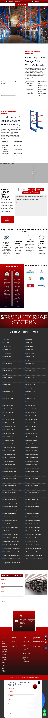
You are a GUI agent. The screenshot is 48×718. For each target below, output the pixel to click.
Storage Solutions (8, 374)
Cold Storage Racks (30, 384)
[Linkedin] (46, 648)
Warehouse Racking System (10, 506)
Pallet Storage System (9, 419)
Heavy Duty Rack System (32, 457)
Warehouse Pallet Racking (32, 475)
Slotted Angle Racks (8, 401)
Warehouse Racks (30, 370)
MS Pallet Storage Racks (9, 443)
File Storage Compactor (9, 440)
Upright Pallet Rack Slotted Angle (11, 544)
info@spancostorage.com (14, 1)
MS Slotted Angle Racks (31, 429)
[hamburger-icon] (36, 5)
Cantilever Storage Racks (9, 464)
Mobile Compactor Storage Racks (11, 541)
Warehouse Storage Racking (10, 509)
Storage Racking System (9, 433)
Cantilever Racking (8, 388)
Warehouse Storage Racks (10, 471)
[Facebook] (46, 636)
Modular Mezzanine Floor (9, 482)
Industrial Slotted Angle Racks (33, 523)
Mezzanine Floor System (31, 464)
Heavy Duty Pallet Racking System (12, 548)
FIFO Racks (29, 339)
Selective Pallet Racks (31, 408)
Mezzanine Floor (7, 367)
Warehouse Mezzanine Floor (10, 520)
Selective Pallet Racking (31, 450)
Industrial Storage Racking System (34, 544)
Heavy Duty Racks (8, 370)
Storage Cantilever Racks (32, 461)
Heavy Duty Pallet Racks (9, 436)
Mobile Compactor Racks (9, 461)
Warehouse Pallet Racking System (34, 551)
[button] (26, 121)
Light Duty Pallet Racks (9, 422)
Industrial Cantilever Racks (32, 499)
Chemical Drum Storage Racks (33, 520)
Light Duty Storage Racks (32, 447)
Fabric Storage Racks (31, 401)
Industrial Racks (7, 353)
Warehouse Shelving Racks (32, 492)
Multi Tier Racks (7, 360)
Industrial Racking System (10, 485)
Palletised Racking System (10, 478)
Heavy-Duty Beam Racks (32, 454)
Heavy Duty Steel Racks (9, 429)
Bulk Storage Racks (30, 388)
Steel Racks (6, 342)
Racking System (7, 356)
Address (2, 591)
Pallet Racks (29, 342)
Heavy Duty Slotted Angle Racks (33, 530)
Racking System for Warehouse (11, 530)
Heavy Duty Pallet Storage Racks (11, 534)
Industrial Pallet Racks (31, 415)
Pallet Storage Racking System (11, 527)
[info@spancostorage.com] (7, 2)
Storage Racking (30, 356)
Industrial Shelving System (10, 496)
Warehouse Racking (30, 398)
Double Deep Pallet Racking (10, 503)
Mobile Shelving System (9, 457)
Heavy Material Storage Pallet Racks (12, 558)
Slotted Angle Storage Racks (32, 513)
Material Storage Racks (31, 426)
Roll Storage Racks (8, 391)
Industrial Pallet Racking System (33, 537)
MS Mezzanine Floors (31, 412)
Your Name (3, 579)
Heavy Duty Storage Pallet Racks (11, 537)
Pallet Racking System (9, 415)
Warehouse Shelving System (10, 516)
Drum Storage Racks (31, 394)
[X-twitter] (46, 639)
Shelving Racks (7, 349)
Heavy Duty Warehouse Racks (11, 523)
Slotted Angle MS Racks (31, 440)
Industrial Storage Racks (31, 433)
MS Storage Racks (30, 367)
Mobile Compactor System (32, 489)
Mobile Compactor (8, 384)
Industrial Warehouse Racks (32, 506)
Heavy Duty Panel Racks (32, 443)
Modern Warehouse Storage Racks (12, 555)
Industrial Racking (30, 377)
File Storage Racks (30, 374)
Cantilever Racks (30, 363)
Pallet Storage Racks (8, 398)
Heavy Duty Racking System (32, 503)
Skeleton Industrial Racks (32, 482)
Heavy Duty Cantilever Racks (10, 513)
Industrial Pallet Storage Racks (33, 527)
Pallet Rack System (30, 391)
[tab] (22, 189)
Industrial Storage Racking (32, 471)
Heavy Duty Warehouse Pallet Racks (34, 558)
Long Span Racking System (10, 489)
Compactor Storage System (32, 468)
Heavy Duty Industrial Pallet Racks (11, 551)
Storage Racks (7, 346)
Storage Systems (8, 363)
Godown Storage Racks (31, 422)
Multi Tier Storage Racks (9, 454)
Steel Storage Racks (8, 394)
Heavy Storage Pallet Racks (32, 496)
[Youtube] (46, 642)
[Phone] (44, 711)
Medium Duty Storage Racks (32, 509)
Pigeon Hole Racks (8, 381)
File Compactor (29, 349)
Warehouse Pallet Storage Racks (33, 534)
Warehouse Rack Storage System (33, 541)
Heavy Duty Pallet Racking (10, 475)
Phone (2, 587)
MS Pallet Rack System (31, 419)
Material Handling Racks (9, 447)
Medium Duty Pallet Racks (32, 485)
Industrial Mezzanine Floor (10, 499)
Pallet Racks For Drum (9, 412)
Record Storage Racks (9, 408)
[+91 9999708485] (33, 2)
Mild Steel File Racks (8, 405)
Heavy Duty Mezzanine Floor (32, 516)
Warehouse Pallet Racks (31, 436)
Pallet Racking (29, 346)
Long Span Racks (30, 360)
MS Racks (6, 339)
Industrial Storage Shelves (10, 492)
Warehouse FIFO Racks (9, 426)
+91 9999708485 (38, 1)
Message (3, 595)
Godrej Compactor (30, 381)
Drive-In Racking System (9, 450)
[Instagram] (46, 645)
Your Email (3, 583)
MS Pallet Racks (30, 353)
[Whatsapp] (44, 714)
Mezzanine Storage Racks (32, 478)
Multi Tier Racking (8, 377)
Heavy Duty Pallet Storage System (34, 548)
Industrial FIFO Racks (31, 405)
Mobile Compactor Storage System (34, 555)
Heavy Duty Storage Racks (10, 468)
